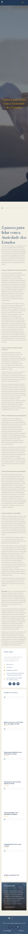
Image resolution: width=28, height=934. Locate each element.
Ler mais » (6, 725)
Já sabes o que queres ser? (11, 875)
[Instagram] (14, 683)
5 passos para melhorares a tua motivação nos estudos (13, 753)
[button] (22, 3)
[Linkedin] (17, 683)
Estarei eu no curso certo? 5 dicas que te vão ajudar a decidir (13, 723)
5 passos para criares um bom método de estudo (12, 782)
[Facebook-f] (9, 683)
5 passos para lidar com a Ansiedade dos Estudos (11, 813)
